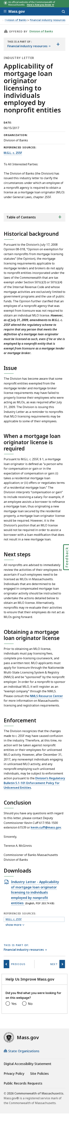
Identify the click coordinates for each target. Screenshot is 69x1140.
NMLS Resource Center (46, 696)
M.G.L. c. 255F (13, 153)
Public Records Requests (23, 1083)
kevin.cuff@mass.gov (46, 827)
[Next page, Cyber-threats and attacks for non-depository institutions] (62, 964)
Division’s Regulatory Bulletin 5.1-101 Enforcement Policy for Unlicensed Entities (34, 783)
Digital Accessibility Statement (27, 1063)
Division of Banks (15, 20)
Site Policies (39, 1073)
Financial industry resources (47, 20)
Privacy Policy (14, 1073)
